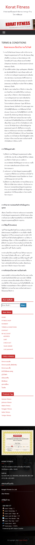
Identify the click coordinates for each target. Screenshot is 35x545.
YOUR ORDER (8, 346)
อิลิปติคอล (4, 381)
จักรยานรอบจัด (6, 361)
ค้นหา (23, 305)
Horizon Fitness (6, 399)
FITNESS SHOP (6, 320)
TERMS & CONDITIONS (9, 327)
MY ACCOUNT (6, 334)
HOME (4, 317)
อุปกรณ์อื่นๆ (5, 384)
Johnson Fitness (7, 402)
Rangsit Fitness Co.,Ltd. (9, 489)
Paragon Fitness (7, 409)
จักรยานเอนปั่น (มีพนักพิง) (9, 365)
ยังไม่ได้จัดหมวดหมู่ (7, 371)
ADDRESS (7, 336)
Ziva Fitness (5, 494)
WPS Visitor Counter (17, 528)
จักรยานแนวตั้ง (6, 368)
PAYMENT (5, 324)
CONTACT (5, 330)
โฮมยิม (4, 387)
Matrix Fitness (6, 406)
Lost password (8, 349)
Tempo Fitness (6, 415)
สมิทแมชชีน (5, 378)
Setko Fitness (6, 412)
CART (5, 339)
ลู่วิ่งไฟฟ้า (4, 374)
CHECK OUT (7, 343)
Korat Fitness (18, 7)
